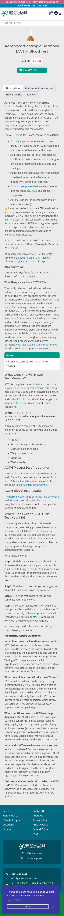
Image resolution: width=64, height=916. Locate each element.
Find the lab (19, 586)
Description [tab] (13, 88)
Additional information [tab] (39, 88)
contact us (36, 617)
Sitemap (7, 829)
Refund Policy (40, 829)
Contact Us (39, 811)
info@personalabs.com (45, 1)
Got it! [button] (28, 906)
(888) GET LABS (39, 5)
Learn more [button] (14, 899)
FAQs (35, 833)
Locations (8, 824)
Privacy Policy (40, 824)
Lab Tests (8, 811)
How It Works (10, 815)
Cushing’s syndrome (21, 141)
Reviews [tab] (32, 94)
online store (16, 534)
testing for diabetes (27, 403)
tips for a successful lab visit (31, 484)
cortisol (28, 159)
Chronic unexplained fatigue (26, 186)
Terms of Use (40, 820)
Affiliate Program (12, 820)
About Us (38, 815)
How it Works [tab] (14, 94)
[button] (49, 14)
